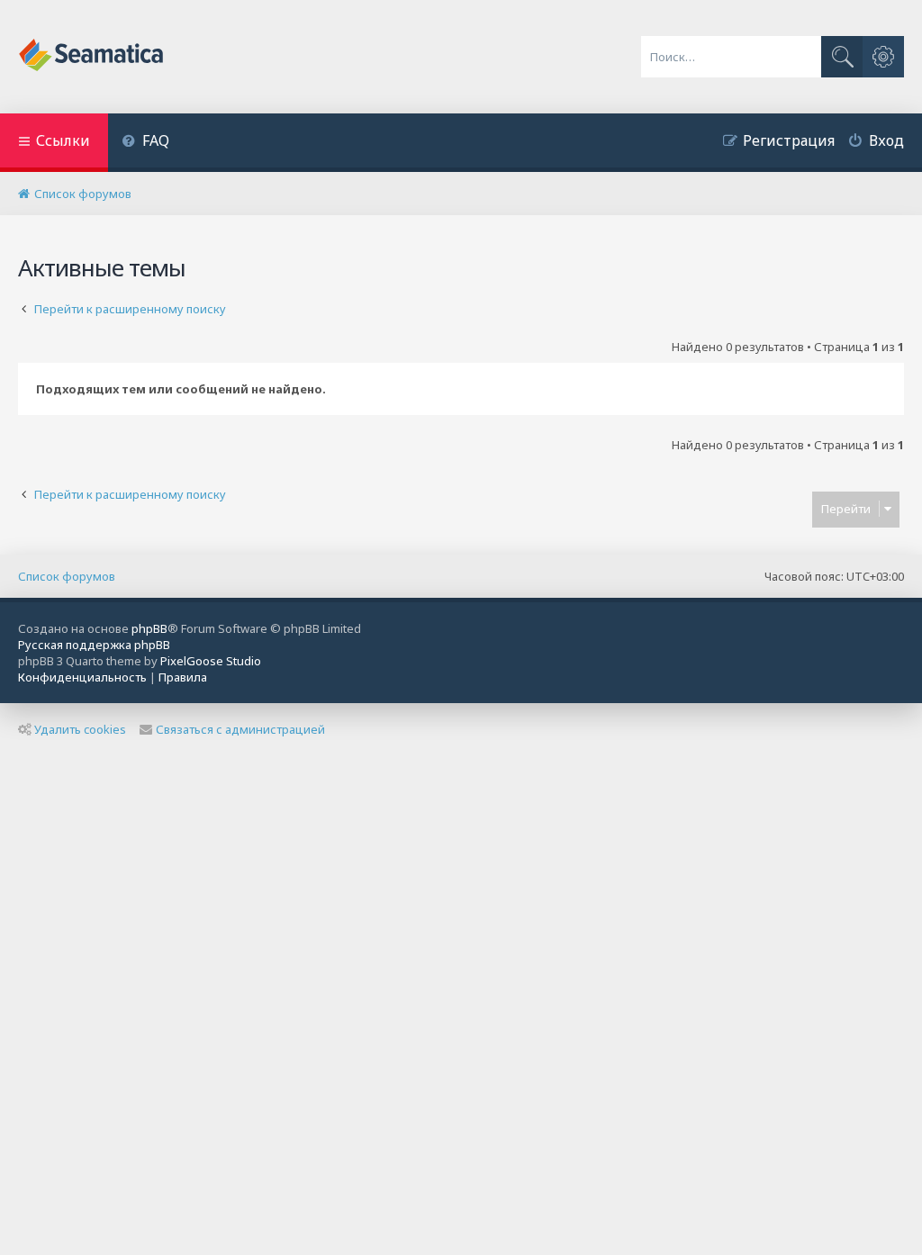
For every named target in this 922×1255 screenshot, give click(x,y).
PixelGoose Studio (210, 661)
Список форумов (66, 576)
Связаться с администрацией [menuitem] (240, 729)
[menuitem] (145, 142)
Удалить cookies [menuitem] (80, 729)
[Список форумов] (92, 56)
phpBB (149, 628)
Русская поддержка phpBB (94, 645)
